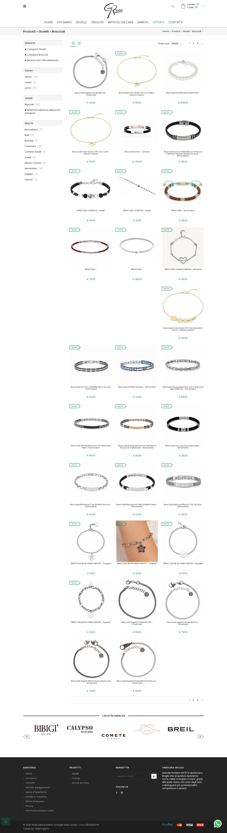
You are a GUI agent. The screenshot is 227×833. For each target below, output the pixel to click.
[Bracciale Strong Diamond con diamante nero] (91, 423)
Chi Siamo (64, 22)
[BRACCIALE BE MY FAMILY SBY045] (91, 541)
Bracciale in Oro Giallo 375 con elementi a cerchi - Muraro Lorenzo (183, 329)
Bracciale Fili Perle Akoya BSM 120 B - (183, 92)
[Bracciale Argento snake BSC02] (183, 599)
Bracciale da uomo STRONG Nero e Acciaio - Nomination (91, 388)
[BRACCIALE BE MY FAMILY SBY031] (183, 541)
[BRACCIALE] (183, 188)
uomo (31, 87)
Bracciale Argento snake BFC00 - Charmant (137, 623)
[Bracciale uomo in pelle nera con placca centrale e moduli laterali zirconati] (183, 129)
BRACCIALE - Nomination (183, 210)
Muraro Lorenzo (35, 162)
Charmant (33, 146)
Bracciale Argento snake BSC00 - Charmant (91, 93)
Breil (29, 135)
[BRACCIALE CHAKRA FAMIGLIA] (183, 247)
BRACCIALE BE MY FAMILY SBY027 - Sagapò (137, 563)
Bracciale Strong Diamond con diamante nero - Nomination (91, 446)
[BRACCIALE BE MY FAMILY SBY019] (91, 599)
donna (31, 76)
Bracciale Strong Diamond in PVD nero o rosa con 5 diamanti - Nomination (137, 446)
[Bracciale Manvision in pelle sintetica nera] (137, 482)
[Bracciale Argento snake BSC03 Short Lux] (137, 658)
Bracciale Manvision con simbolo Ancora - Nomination (90, 505)
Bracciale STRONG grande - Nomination (137, 387)
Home (48, 22)
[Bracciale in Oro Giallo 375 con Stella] (137, 70)
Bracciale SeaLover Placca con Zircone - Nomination (183, 505)
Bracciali (196, 31)
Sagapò (31, 174)
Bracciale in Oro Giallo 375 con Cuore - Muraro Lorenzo (90, 152)
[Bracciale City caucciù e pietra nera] (183, 423)
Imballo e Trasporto (36, 796)
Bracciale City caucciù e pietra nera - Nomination (183, 446)
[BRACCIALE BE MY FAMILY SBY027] (137, 541)
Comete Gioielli (35, 151)
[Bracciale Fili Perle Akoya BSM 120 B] (183, 70)
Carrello (193, 4)
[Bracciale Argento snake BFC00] (137, 599)
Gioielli (81, 22)
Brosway (31, 140)
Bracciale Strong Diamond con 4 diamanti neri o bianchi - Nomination (183, 388)
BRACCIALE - (91, 269)
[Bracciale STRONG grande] (137, 364)
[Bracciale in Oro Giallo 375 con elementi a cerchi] (183, 305)
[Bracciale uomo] (137, 129)
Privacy (29, 806)
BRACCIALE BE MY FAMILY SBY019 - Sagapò (91, 622)
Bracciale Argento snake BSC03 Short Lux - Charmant (137, 682)
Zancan (31, 179)
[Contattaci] (217, 823)
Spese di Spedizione (36, 792)
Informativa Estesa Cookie (40, 810)
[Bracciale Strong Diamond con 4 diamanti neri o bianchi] (183, 364)
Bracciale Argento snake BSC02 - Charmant (183, 623)
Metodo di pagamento (38, 787)
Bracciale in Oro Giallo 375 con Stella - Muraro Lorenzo (137, 93)
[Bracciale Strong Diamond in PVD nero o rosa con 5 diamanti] (137, 423)
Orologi (97, 22)
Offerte (158, 22)
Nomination (34, 168)
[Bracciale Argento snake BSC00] (91, 70)
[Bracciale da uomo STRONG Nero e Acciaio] (91, 364)
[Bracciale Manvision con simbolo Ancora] (91, 482)
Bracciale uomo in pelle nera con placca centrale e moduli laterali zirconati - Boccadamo (183, 153)
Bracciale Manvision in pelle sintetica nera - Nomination (137, 505)
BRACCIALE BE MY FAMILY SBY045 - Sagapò (91, 563)
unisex (30, 82)
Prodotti (176, 31)
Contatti (175, 22)
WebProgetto (42, 828)
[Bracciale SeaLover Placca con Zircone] (183, 482)
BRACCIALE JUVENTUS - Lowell (91, 210)
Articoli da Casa (120, 22)
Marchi (143, 22)
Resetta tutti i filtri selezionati (42, 60)
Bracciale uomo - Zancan (137, 151)
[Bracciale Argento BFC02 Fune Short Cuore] (91, 658)
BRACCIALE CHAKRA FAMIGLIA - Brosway (183, 269)
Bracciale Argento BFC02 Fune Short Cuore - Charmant (91, 682)
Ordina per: (164, 43)
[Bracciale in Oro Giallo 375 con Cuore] (91, 129)
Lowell (30, 157)
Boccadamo (33, 129)
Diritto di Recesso (35, 801)
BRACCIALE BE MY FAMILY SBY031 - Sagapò (183, 563)
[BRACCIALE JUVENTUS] (91, 188)
